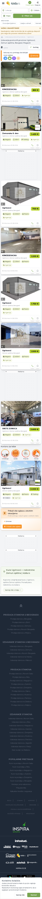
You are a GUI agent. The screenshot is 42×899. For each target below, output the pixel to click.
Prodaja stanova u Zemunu (21, 626)
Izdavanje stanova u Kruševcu (21, 736)
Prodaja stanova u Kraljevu (21, 705)
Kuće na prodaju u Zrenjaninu (21, 777)
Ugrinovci (30, 37)
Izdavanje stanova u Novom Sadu (21, 719)
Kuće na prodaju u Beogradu (21, 781)
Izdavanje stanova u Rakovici (21, 660)
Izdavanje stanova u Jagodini (21, 743)
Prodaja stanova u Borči (21, 622)
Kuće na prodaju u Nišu (21, 767)
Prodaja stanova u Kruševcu (21, 695)
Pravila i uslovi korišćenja (21, 809)
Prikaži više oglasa (13, 527)
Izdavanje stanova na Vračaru (21, 657)
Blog (9, 800)
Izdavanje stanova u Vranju (21, 747)
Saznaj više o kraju (12, 590)
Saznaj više (20, 895)
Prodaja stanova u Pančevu (21, 698)
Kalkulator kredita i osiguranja (21, 791)
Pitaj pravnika (21, 788)
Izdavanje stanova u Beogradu (21, 646)
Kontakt (31, 800)
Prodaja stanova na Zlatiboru (21, 702)
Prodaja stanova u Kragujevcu (21, 681)
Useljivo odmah (25, 23)
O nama (20, 800)
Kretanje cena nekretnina (21, 784)
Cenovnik (32, 805)
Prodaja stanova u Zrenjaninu (21, 688)
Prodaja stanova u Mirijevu (21, 633)
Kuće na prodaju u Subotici (21, 774)
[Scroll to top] (21, 605)
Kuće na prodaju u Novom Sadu (21, 763)
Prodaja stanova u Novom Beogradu (21, 629)
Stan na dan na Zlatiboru (21, 750)
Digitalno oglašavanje (14, 805)
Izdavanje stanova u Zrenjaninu (21, 733)
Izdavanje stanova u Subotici (21, 729)
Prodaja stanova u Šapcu (21, 691)
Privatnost (30, 813)
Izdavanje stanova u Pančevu (21, 740)
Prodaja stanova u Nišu (21, 677)
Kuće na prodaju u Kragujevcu (21, 770)
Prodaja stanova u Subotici (21, 684)
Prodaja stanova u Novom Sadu (21, 674)
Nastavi (34, 895)
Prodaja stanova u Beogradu (21, 619)
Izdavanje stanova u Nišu (21, 722)
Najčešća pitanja (13, 813)
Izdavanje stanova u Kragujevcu (21, 726)
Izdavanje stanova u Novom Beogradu (21, 653)
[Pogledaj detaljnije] (21, 74)
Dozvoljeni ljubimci (9, 23)
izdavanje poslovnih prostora (15, 37)
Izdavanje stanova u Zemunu (21, 650)
